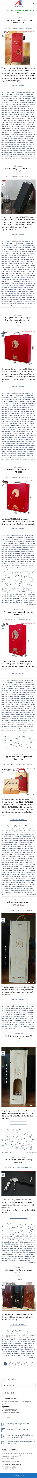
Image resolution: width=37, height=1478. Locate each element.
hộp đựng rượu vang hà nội (19, 108)
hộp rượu (28, 114)
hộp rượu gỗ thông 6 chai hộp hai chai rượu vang (21, 880)
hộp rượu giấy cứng (10, 128)
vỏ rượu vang (20, 459)
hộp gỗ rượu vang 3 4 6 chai (18, 1339)
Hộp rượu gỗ (18, 900)
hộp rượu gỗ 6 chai (15, 132)
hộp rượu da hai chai (24, 860)
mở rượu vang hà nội (26, 1256)
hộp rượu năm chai (25, 138)
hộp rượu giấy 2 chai (13, 429)
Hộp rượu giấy (18, 17)
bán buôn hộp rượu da (22, 94)
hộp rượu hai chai (20, 136)
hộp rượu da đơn (15, 122)
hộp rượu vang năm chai (11, 455)
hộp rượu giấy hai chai (16, 1020)
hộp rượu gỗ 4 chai (20, 433)
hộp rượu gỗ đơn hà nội (17, 876)
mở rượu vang (16, 1256)
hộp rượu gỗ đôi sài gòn (27, 874)
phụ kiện (25, 1258)
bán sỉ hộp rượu (9, 98)
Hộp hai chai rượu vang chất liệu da (20, 842)
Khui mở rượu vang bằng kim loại (26, 1250)
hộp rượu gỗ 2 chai (27, 130)
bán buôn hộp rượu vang (15, 96)
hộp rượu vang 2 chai (14, 142)
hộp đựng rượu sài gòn (23, 832)
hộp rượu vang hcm (13, 888)
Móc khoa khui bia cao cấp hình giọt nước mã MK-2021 (21, 1442)
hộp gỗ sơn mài (31, 1339)
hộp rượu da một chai (15, 862)
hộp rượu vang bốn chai (9, 451)
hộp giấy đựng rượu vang (23, 1232)
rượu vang (27, 1260)
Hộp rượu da (18, 166)
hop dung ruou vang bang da (19, 106)
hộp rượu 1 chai (18, 417)
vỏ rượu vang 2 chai (19, 892)
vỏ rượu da (29, 157)
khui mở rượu (12, 1026)
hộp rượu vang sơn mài (19, 458)
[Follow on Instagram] (6, 1468)
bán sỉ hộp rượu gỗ (30, 98)
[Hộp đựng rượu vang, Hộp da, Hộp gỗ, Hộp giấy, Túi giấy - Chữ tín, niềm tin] (18, 3)
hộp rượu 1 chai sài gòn (20, 844)
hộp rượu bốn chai (16, 421)
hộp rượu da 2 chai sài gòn (25, 852)
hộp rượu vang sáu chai (23, 154)
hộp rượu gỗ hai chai (9, 878)
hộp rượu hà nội (11, 136)
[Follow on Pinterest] (14, 1468)
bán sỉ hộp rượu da (19, 98)
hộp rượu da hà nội (26, 122)
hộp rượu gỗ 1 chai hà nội (23, 866)
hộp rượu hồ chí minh (24, 882)
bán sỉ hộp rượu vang (7, 100)
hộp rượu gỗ (7, 130)
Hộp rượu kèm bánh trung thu (17, 439)
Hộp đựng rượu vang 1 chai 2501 (18, 1424)
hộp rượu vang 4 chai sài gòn (19, 886)
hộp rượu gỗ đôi (19, 435)
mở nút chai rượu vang (25, 1254)
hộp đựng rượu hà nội (11, 832)
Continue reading (18, 85)
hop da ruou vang (9, 830)
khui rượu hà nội (11, 1252)
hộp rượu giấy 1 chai (21, 126)
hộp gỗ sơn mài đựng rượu (8, 1341)
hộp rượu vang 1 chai (16, 443)
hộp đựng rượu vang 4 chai (15, 834)
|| (6, 1464)
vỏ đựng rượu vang (14, 157)
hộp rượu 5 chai (5, 118)
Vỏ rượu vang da (25, 308)
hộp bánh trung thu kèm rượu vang (23, 100)
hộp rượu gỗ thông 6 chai (23, 1024)
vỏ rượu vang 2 (9, 892)
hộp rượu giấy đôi (21, 128)
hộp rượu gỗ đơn (13, 134)
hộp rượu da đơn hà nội (7, 858)
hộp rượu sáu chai (14, 140)
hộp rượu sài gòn (19, 441)
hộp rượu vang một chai (16, 152)
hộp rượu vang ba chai (7, 146)
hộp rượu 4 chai (30, 116)
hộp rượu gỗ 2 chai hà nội (28, 868)
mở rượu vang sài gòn (16, 1258)
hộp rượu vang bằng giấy (16, 449)
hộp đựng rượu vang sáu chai (20, 112)
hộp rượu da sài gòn (16, 124)
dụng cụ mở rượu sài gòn (23, 1226)
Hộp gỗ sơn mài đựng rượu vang (25, 1341)
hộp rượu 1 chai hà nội (7, 844)
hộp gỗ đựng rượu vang (19, 114)
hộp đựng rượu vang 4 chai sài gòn (17, 836)
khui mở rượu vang (11, 1250)
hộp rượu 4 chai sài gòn (15, 848)
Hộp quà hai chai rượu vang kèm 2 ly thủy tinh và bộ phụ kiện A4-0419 (18, 320)
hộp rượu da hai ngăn (21, 425)
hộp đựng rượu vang (27, 102)
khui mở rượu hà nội (10, 1248)
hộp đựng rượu (17, 102)
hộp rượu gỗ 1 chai (17, 130)
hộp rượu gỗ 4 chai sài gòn (15, 872)
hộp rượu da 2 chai (30, 120)
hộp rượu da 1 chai (19, 120)
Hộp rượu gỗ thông (16, 437)
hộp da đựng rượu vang (11, 1008)
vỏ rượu (23, 157)
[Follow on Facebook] (3, 1468)
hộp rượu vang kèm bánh (16, 453)
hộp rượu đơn (17, 427)
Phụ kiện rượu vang (18, 1157)
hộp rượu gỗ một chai (21, 878)
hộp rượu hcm (14, 882)
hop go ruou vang (26, 838)
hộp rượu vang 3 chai (26, 142)
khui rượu (10, 890)
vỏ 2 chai (23, 890)
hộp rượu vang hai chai (22, 150)
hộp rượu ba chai (24, 118)
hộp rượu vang (23, 140)
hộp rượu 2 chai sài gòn (14, 846)
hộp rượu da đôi (5, 122)
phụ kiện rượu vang (18, 1260)
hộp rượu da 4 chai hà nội (17, 854)
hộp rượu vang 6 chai (29, 144)
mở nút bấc (9, 1254)
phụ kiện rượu (17, 890)
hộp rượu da (10, 120)
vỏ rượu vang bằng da (14, 158)
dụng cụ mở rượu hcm (10, 1226)
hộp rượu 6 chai (15, 118)
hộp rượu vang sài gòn (10, 154)
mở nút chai (15, 1254)
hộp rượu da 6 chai (11, 856)
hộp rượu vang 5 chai (17, 144)
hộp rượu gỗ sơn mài (24, 134)
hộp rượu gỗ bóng (25, 132)
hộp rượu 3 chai (21, 116)
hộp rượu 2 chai (12, 116)
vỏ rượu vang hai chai (26, 602)
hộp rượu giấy (11, 126)
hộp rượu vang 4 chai (19, 445)
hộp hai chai (16, 840)
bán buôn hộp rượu (10, 94)
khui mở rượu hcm (22, 1248)
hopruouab (28, 28)
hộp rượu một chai (15, 138)
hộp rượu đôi (26, 124)
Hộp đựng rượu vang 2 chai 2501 (18, 1429)
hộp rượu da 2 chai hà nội (11, 852)
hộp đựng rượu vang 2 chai (21, 104)
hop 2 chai (22, 826)
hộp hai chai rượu (25, 840)
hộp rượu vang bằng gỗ (16, 148)
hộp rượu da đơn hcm (21, 858)
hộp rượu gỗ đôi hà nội (14, 874)
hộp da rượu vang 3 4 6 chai (22, 830)
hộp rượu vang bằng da (20, 146)
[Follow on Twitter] (10, 1468)
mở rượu (9, 1256)
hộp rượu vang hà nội (10, 150)
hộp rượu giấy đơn (14, 431)
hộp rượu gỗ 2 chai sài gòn (8, 870)
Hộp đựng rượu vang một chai (20, 110)
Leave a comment (31, 161)
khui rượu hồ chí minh (23, 1252)
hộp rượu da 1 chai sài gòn (17, 850)
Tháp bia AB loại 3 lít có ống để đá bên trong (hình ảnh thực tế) (20, 1436)
